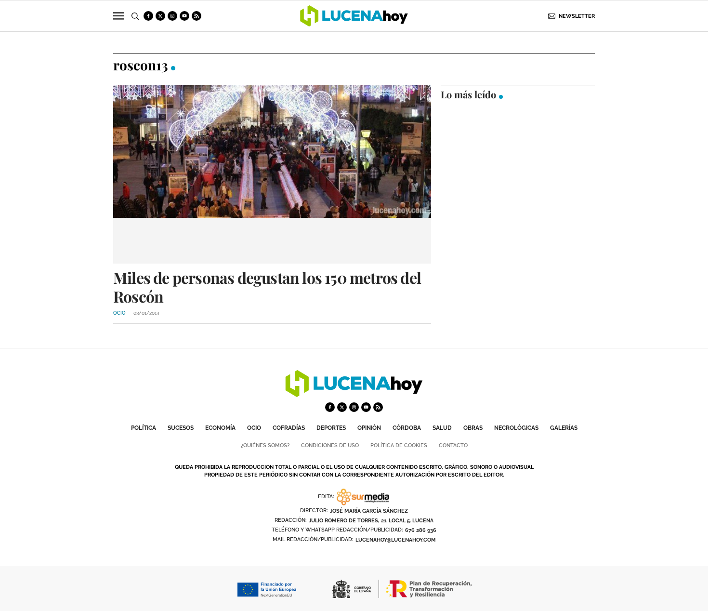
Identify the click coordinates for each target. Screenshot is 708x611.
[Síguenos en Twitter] (160, 16)
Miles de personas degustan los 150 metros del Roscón (267, 286)
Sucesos (181, 428)
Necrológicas (516, 428)
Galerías (563, 428)
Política (143, 428)
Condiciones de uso (330, 445)
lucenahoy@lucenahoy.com (395, 540)
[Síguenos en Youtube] (184, 16)
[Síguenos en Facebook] (148, 16)
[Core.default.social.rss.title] (196, 16)
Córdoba (407, 428)
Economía (220, 428)
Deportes (331, 428)
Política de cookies (398, 445)
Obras (473, 428)
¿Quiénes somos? (265, 445)
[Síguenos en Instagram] (172, 16)
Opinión (369, 428)
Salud (442, 428)
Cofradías (289, 428)
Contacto (453, 445)
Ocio (254, 428)
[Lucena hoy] (354, 394)
